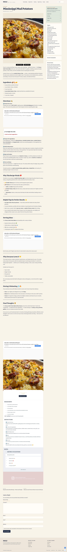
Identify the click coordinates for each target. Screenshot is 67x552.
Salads (48, 50)
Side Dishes (49, 51)
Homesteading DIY (50, 47)
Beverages (49, 30)
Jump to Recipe (20, 64)
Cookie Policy (53, 550)
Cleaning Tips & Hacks (51, 34)
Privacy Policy (48, 550)
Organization (30, 1)
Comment (5, 502)
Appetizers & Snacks (50, 28)
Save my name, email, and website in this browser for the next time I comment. (18, 528)
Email (4, 520)
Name (4, 515)
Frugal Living (40, 1)
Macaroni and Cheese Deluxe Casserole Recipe (33, 489)
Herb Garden (49, 546)
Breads (48, 31)
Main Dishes (49, 49)
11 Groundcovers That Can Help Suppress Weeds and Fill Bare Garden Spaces (53, 69)
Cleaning (35, 1)
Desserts (48, 38)
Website (4, 524)
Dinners (48, 39)
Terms (56, 550)
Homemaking (25, 1)
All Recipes (49, 27)
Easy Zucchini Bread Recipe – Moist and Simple (12, 489)
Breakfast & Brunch (50, 32)
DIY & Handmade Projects (51, 40)
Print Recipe (27, 64)
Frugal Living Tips (50, 42)
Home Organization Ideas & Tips (53, 46)
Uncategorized (50, 53)
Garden (47, 1)
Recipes (44, 1)
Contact (63, 550)
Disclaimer (59, 550)
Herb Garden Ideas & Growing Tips (53, 43)
